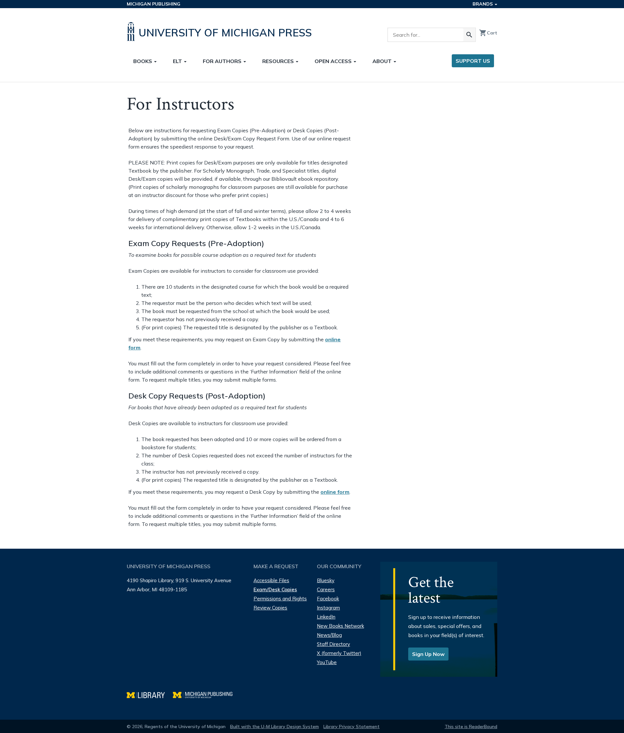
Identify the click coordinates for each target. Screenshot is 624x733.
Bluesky (325, 580)
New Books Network (340, 626)
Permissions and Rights (280, 599)
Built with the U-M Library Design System (274, 726)
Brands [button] (483, 4)
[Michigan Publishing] (206, 694)
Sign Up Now (428, 654)
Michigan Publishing (153, 4)
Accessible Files (271, 580)
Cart (488, 33)
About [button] (382, 61)
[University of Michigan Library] (150, 694)
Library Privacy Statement (351, 726)
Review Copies (270, 608)
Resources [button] (278, 61)
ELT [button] (178, 61)
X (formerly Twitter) (339, 653)
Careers (326, 589)
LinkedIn (326, 617)
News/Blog (329, 635)
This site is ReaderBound (471, 726)
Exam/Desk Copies (275, 589)
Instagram (328, 608)
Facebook (328, 599)
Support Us (473, 61)
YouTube (327, 662)
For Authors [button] (223, 61)
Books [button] (143, 61)
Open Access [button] (334, 61)
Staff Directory (333, 644)
